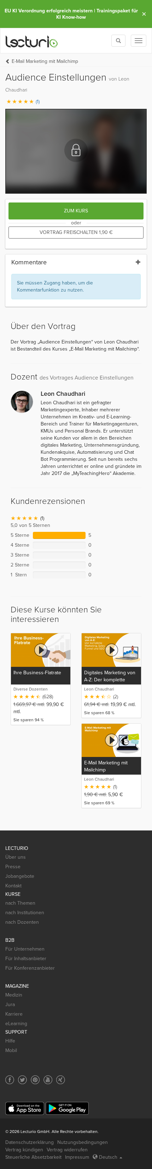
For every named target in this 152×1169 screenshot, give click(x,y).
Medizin (13, 995)
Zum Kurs (76, 211)
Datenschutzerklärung (29, 1142)
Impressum (77, 1157)
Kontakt (13, 886)
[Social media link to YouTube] (47, 1079)
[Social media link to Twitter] (22, 1079)
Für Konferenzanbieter (30, 968)
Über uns (15, 857)
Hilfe (10, 1041)
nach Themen (20, 903)
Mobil (11, 1050)
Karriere (14, 1014)
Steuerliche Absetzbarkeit (33, 1157)
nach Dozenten (22, 922)
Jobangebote (19, 876)
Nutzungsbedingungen (82, 1142)
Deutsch (108, 1157)
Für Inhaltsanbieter (25, 959)
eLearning (16, 1024)
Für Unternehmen (25, 949)
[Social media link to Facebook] (9, 1079)
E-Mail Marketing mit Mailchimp (45, 61)
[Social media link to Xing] (60, 1079)
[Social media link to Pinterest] (35, 1079)
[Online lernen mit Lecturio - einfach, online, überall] (32, 41)
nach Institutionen (24, 913)
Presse (13, 867)
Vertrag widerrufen (67, 1150)
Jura (10, 1004)
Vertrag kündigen (24, 1150)
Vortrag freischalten (76, 232)
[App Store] (24, 1108)
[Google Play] (67, 1108)
